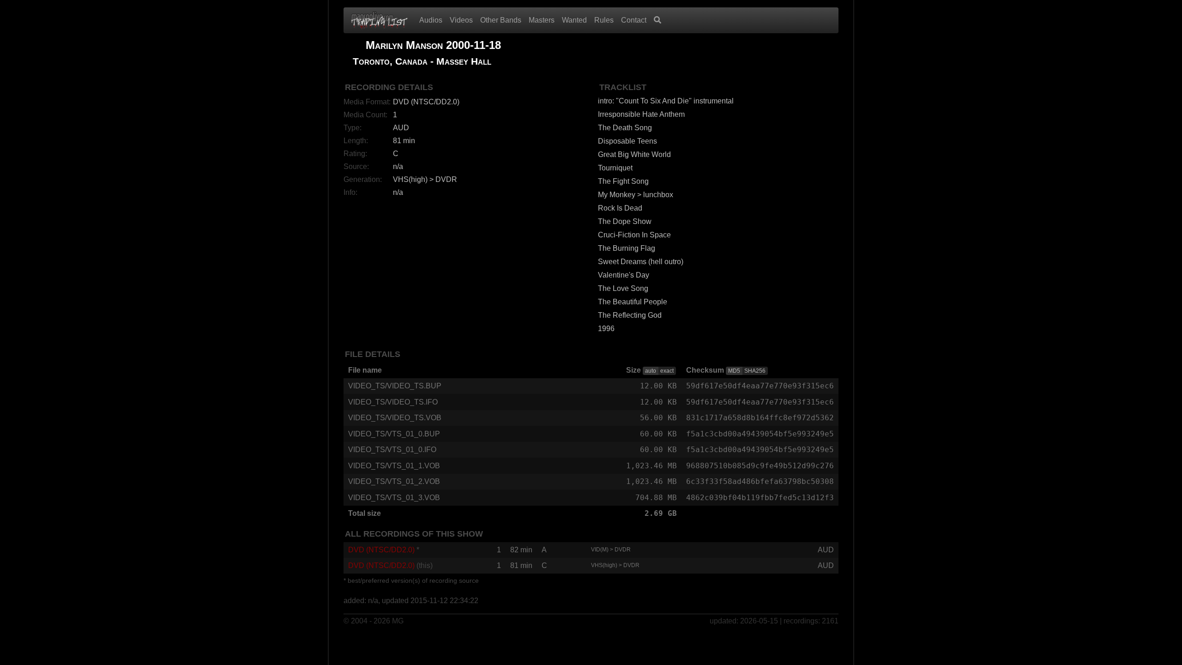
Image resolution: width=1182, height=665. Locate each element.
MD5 (734, 371)
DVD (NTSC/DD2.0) (381, 550)
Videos (461, 20)
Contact (633, 20)
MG (398, 621)
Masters (542, 20)
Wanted (574, 20)
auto (650, 371)
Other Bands (500, 20)
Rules (604, 20)
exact (667, 371)
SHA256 (755, 371)
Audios (430, 20)
